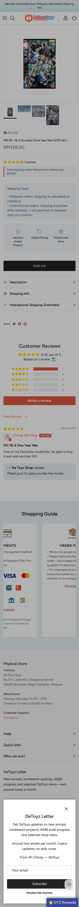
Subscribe (39, 884)
